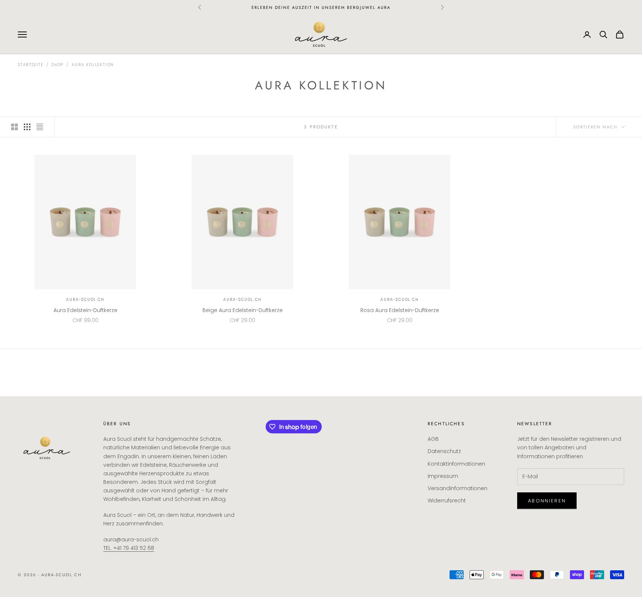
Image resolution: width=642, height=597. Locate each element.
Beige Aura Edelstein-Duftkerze (242, 310)
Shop (58, 65)
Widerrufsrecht (447, 500)
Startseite (30, 65)
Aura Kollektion (93, 65)
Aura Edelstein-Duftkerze (85, 310)
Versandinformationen (457, 488)
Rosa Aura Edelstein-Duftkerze (399, 310)
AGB (433, 439)
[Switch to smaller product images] (27, 127)
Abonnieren (547, 500)
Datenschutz (444, 451)
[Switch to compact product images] (39, 127)
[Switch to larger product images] (14, 127)
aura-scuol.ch (85, 299)
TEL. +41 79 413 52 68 (128, 548)
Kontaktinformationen (456, 464)
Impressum (443, 476)
